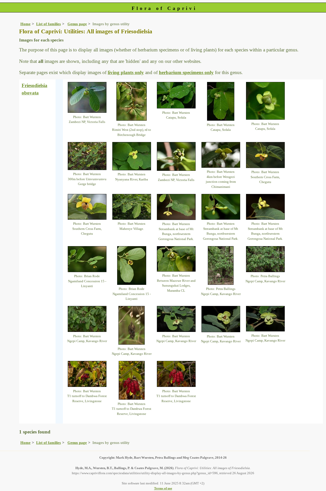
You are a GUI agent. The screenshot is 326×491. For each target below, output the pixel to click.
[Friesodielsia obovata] (87, 97)
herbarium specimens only (186, 72)
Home (25, 24)
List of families (48, 24)
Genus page (77, 24)
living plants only (126, 72)
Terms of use (163, 488)
